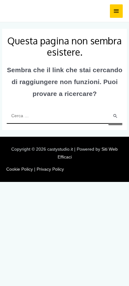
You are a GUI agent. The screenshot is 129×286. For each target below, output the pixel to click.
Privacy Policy (50, 169)
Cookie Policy (19, 169)
